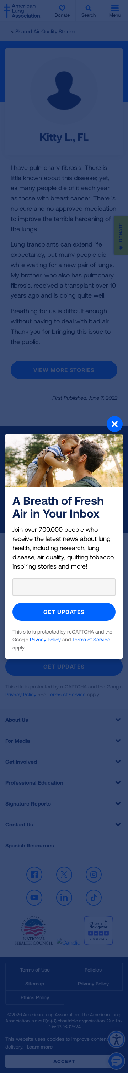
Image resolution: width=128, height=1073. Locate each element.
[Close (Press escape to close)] (64, 425)
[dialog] (64, 536)
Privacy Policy (45, 639)
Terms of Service (91, 639)
